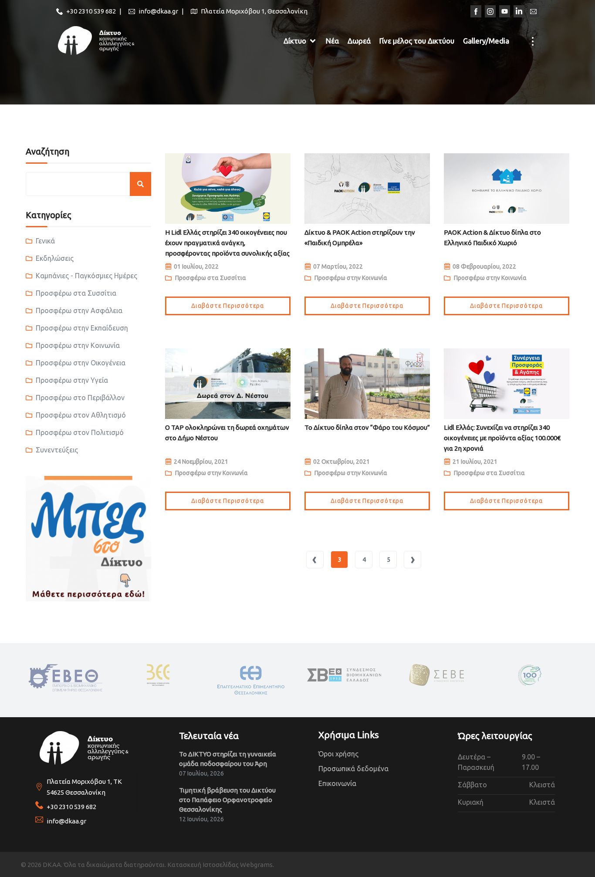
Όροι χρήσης (338, 754)
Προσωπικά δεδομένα (353, 768)
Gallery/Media (486, 41)
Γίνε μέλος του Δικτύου (416, 41)
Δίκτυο (295, 41)
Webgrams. (257, 864)
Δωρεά (359, 41)
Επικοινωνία (337, 783)
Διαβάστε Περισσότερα (227, 305)
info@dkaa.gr (66, 821)
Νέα (332, 41)
